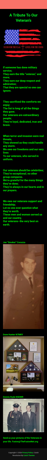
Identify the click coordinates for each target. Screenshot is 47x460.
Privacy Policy (27, 453)
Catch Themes (29, 455)
